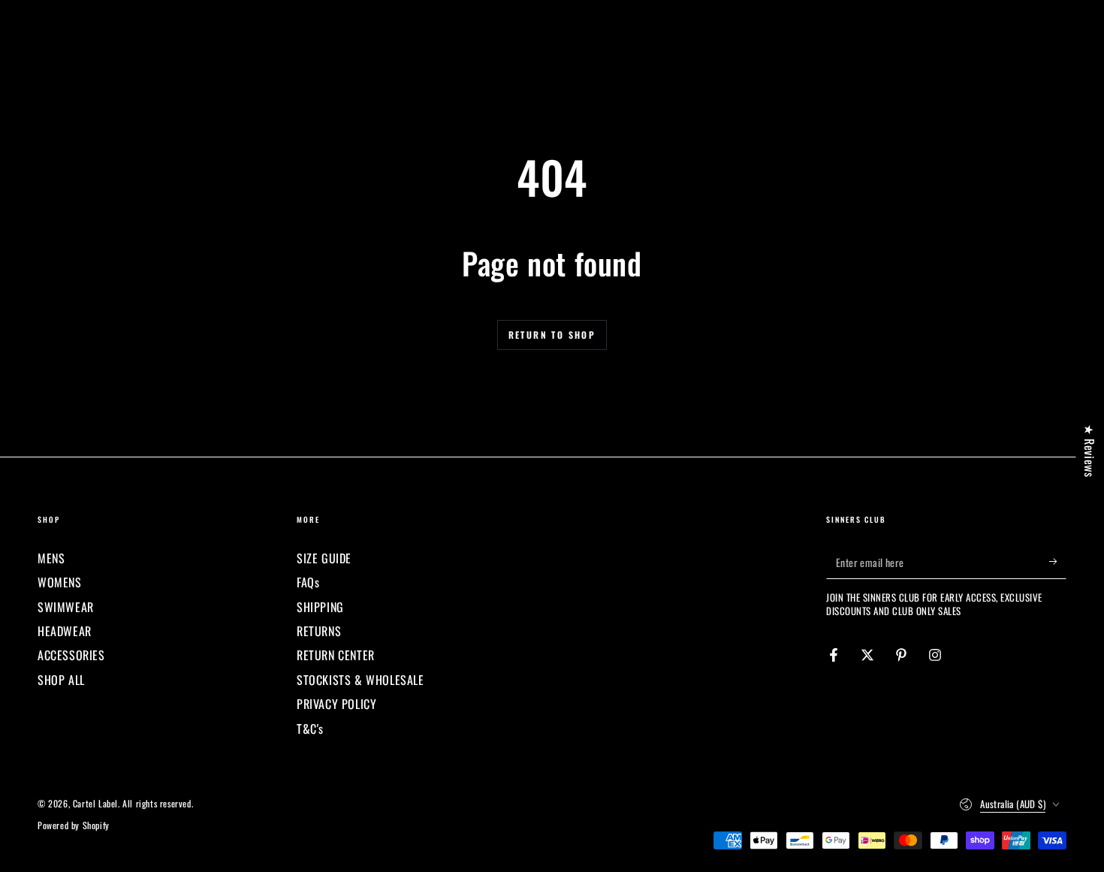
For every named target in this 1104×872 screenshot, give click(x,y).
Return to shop (552, 334)
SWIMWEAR (66, 607)
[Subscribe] (1057, 561)
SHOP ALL (61, 680)
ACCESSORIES (71, 655)
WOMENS (60, 582)
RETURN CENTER (336, 655)
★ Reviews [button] (1090, 450)
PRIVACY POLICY (336, 704)
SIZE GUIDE (324, 558)
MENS (51, 558)
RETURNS (319, 631)
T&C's (310, 729)
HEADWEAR (65, 631)
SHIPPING (320, 607)
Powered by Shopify (74, 825)
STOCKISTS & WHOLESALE (360, 680)
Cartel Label (95, 803)
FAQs (308, 582)
